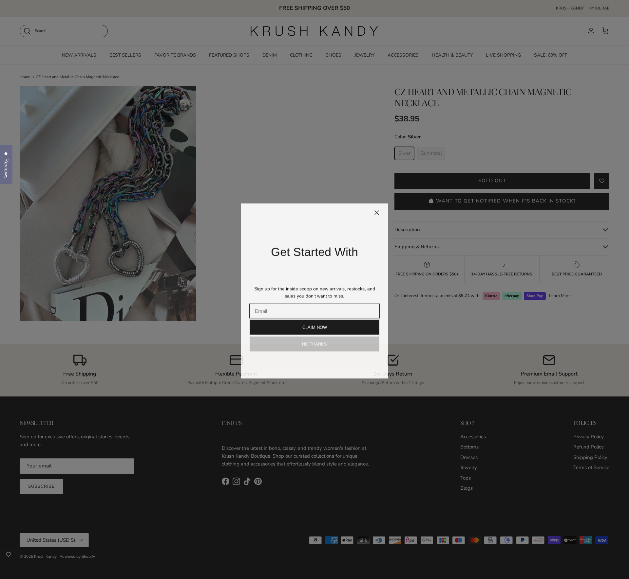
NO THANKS (314, 342)
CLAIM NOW (314, 326)
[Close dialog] (377, 211)
